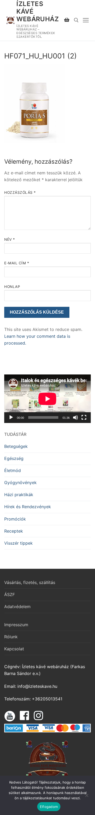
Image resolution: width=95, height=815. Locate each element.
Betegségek (16, 446)
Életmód (12, 470)
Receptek (13, 531)
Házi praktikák (18, 494)
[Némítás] (75, 417)
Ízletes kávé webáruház (37, 11)
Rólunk (11, 636)
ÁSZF (9, 594)
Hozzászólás (20, 192)
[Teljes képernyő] (84, 417)
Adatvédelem (17, 606)
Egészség (13, 458)
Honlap (12, 287)
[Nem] (86, 797)
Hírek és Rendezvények (27, 506)
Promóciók (15, 519)
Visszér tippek (18, 543)
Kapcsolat (14, 648)
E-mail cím (16, 263)
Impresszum (16, 624)
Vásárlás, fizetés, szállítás (29, 582)
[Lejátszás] (11, 417)
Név (9, 239)
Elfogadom (49, 807)
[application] (47, 398)
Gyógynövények (20, 482)
